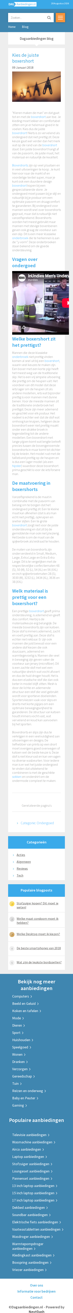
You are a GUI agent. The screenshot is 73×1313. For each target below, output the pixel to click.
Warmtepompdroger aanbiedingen (27, 1246)
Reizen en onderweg (27, 1090)
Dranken (18, 1061)
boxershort (38, 117)
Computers (20, 996)
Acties (21, 855)
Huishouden (21, 1040)
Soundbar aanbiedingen (30, 1214)
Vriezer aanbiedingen (28, 1269)
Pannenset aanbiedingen (30, 1178)
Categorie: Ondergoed (37, 823)
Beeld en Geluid (24, 1003)
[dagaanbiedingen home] (20, 5)
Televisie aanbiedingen (29, 1134)
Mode (16, 1018)
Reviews (22, 868)
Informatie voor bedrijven (36, 1291)
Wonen (17, 1054)
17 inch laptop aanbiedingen (33, 1200)
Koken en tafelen (25, 1010)
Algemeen (24, 862)
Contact (36, 1297)
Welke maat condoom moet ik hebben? (37, 921)
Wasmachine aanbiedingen (32, 1142)
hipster (16, 466)
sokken (16, 777)
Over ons (36, 1285)
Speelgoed (20, 1047)
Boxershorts (20, 165)
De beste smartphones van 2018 (39, 948)
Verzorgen (20, 1069)
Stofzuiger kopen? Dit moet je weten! (37, 905)
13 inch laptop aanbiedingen (33, 1185)
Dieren (17, 1025)
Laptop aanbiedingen (28, 1156)
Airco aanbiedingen (26, 1149)
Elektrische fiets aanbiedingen (35, 1222)
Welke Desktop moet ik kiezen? (38, 934)
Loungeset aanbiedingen (30, 1171)
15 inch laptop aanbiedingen (33, 1193)
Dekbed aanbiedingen (28, 1207)
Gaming (18, 1105)
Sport (16, 1032)
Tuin (15, 1083)
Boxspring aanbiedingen (30, 1262)
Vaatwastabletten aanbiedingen (36, 1229)
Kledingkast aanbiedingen (32, 1255)
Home (12, 27)
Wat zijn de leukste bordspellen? (39, 962)
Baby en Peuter (23, 1098)
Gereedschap (22, 1076)
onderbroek (20, 238)
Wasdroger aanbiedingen (31, 1236)
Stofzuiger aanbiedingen (30, 1164)
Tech (20, 875)
